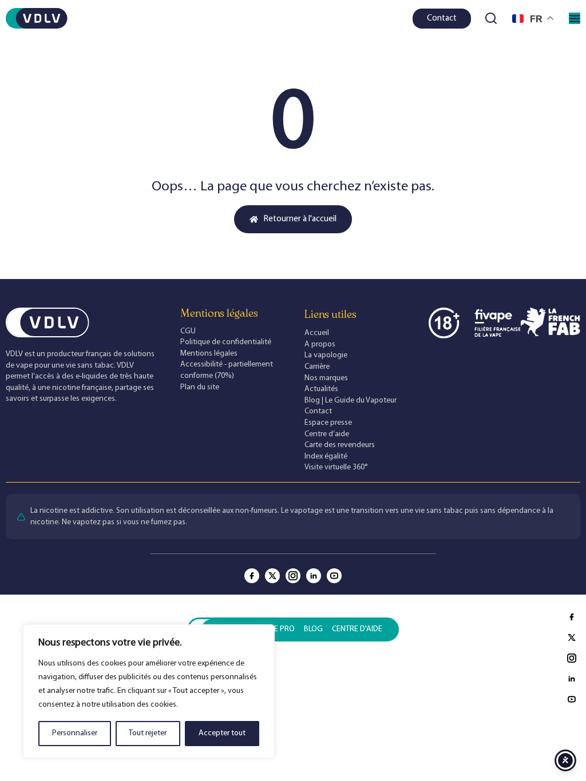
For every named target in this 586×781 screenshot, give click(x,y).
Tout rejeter (148, 733)
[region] (149, 691)
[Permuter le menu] (574, 18)
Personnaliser (74, 733)
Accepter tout (222, 733)
